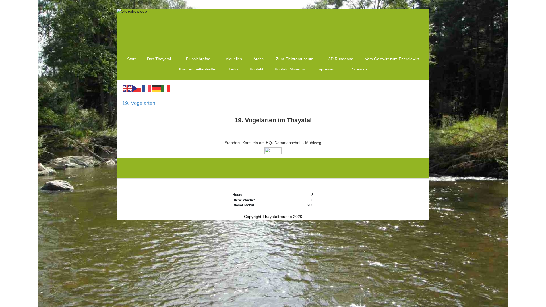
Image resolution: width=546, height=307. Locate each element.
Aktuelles (234, 59)
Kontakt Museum (290, 69)
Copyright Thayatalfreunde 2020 (273, 216)
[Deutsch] (156, 88)
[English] (127, 88)
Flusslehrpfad (198, 59)
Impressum (327, 69)
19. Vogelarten (138, 103)
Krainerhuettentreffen (198, 69)
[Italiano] (166, 88)
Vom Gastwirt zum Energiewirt (392, 59)
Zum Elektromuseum (294, 59)
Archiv (258, 59)
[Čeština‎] (137, 88)
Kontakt (256, 69)
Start (131, 59)
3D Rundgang (340, 59)
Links (233, 69)
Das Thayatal (159, 59)
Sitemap (359, 69)
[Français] (147, 88)
